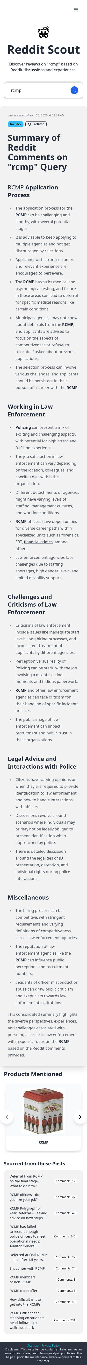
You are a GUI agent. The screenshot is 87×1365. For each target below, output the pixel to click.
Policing (23, 668)
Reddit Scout (43, 49)
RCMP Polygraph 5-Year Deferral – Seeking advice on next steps (42, 1213)
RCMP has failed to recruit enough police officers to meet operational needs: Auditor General (42, 1236)
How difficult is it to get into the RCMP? (42, 1302)
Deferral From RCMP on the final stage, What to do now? (42, 1181)
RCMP (16, 187)
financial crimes (38, 541)
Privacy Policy (51, 1345)
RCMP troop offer (42, 1290)
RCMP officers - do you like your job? (42, 1197)
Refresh (38, 124)
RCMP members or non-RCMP (42, 1279)
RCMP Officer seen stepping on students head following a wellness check (42, 1320)
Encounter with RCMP (42, 1268)
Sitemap (32, 1345)
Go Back (15, 124)
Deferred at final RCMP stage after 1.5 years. (42, 1257)
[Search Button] (74, 90)
